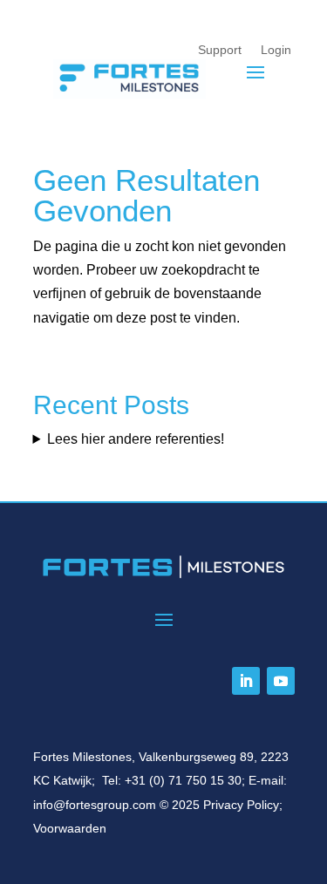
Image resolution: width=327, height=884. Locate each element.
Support (220, 50)
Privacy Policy (241, 805)
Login (276, 50)
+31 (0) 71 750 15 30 (183, 780)
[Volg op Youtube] (281, 681)
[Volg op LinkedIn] (246, 681)
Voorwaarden (69, 828)
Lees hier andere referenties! (135, 439)
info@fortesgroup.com (94, 805)
